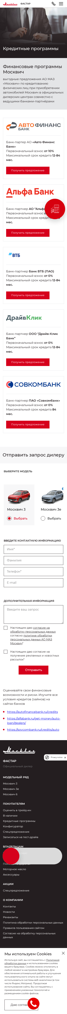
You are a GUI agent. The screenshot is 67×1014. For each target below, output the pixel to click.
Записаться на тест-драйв (20, 837)
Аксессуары (11, 874)
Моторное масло (14, 869)
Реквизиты (10, 917)
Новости (9, 912)
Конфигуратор (13, 826)
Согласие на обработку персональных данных (29, 935)
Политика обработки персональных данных (33, 922)
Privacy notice (56, 757)
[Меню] (61, 4)
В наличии (10, 815)
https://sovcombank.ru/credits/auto (33, 729)
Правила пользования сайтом (23, 928)
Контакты (9, 906)
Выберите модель (18, 471)
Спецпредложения (16, 831)
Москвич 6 (10, 794)
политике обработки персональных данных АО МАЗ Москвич (31, 639)
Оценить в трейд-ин (17, 810)
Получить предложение (27, 170)
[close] (65, 757)
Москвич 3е (11, 789)
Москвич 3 (10, 783)
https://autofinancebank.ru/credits (32, 712)
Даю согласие (21, 1005)
